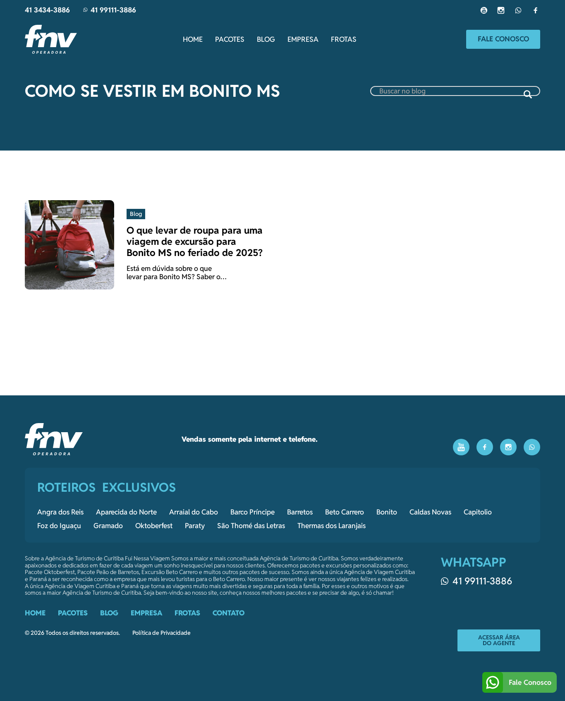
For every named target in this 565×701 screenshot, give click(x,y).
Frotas (344, 39)
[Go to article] (69, 244)
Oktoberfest (153, 526)
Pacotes (229, 39)
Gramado (108, 526)
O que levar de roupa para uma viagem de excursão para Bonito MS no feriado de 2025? (195, 241)
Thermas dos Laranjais (331, 526)
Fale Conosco (503, 38)
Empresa (302, 39)
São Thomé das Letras (251, 526)
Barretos (300, 512)
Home (193, 39)
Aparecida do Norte (126, 512)
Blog (266, 39)
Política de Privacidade (161, 632)
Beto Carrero (344, 512)
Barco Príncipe (252, 512)
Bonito (386, 512)
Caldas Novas (430, 512)
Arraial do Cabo (193, 512)
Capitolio (478, 512)
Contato (228, 613)
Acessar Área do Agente (499, 640)
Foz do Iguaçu (59, 526)
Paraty (195, 526)
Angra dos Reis (60, 512)
